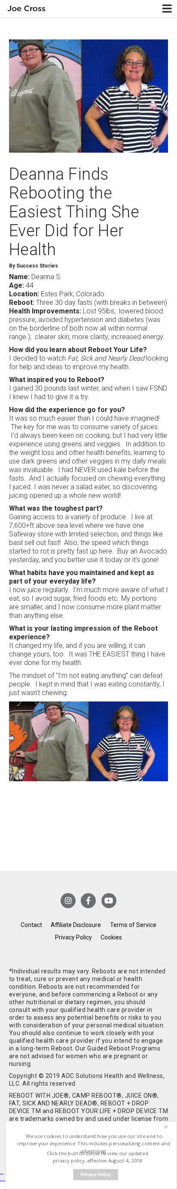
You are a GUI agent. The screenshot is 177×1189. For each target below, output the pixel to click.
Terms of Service (133, 924)
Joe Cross (26, 9)
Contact (31, 924)
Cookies (111, 937)
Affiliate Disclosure (76, 924)
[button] (94, 1143)
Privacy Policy (73, 937)
